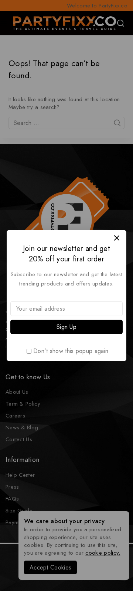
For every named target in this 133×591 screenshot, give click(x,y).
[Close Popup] (117, 238)
